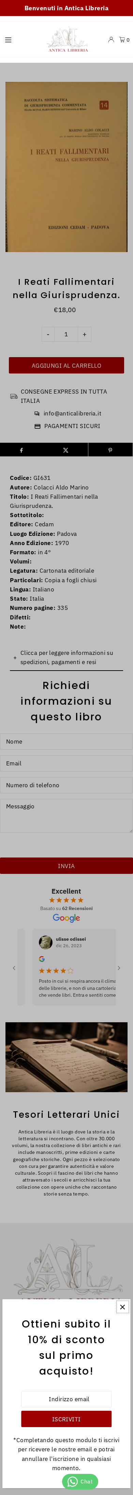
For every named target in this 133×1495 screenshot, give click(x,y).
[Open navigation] (20, 39)
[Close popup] (123, 1307)
